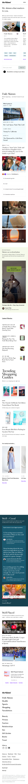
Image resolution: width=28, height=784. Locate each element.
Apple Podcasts (13, 682)
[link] (6, 2)
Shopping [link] (6, 707)
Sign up (22, 67)
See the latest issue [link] (8, 59)
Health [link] (5, 701)
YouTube (21, 682)
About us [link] (4, 754)
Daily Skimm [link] (7, 698)
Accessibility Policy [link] (7, 759)
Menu (24, 2)
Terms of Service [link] (9, 781)
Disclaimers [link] (16, 759)
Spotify (7, 682)
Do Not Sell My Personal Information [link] (11, 764)
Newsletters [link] (7, 711)
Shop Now (4, 482)
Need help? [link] (5, 767)
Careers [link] (4, 756)
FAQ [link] (15, 754)
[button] (11, 41)
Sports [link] (5, 704)
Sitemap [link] (4, 770)
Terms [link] (9, 756)
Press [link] (19, 754)
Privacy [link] (14, 756)
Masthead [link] (10, 754)
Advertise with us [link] (6, 761)
